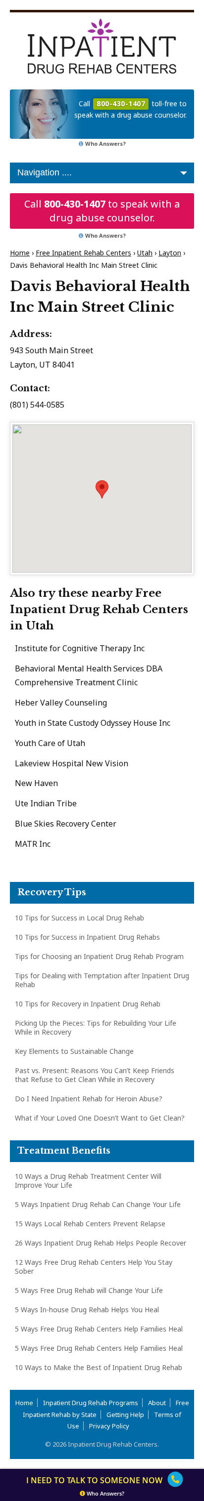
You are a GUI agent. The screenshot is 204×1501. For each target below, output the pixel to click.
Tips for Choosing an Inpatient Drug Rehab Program (99, 956)
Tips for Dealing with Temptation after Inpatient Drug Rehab (102, 980)
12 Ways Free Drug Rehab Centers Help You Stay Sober (93, 1266)
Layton (169, 252)
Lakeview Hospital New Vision (71, 763)
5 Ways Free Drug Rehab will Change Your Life (89, 1290)
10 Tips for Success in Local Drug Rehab (79, 917)
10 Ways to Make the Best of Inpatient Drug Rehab (98, 1367)
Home (20, 252)
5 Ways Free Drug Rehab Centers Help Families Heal (99, 1329)
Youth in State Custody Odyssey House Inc (92, 722)
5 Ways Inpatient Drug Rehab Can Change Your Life (98, 1204)
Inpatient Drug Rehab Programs (90, 1402)
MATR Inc (33, 843)
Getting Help (125, 1414)
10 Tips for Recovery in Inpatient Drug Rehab (87, 1003)
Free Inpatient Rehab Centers (83, 252)
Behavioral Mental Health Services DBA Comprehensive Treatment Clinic (88, 675)
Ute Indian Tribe (46, 803)
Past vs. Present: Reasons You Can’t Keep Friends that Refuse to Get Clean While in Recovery (94, 1075)
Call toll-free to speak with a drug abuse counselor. (130, 109)
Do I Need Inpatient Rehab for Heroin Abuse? (88, 1098)
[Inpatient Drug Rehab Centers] (102, 46)
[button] (102, 489)
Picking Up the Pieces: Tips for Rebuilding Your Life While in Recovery (95, 1027)
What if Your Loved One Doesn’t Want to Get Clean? (100, 1118)
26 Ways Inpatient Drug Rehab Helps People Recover (100, 1243)
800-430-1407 (74, 203)
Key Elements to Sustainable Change (74, 1051)
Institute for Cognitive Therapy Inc (80, 648)
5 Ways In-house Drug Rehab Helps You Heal (87, 1309)
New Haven (36, 783)
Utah (145, 252)
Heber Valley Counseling (61, 702)
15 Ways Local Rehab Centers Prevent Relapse (90, 1223)
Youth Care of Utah (50, 743)
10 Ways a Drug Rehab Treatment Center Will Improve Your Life (88, 1180)
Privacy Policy (109, 1425)
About (157, 1402)
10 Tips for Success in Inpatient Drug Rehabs (87, 937)
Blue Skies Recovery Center (65, 823)
